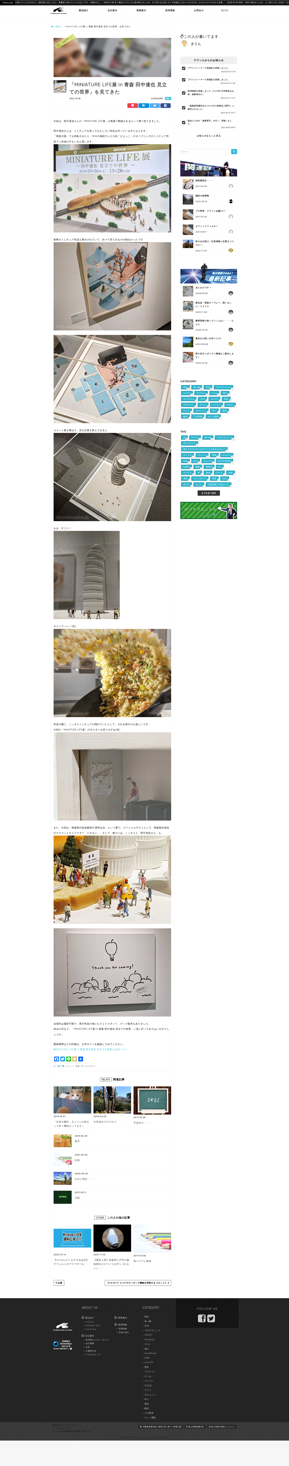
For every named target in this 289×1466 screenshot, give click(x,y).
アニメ (147, 1390)
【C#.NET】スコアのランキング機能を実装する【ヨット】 (137, 1282)
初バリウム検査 (142, 1260)
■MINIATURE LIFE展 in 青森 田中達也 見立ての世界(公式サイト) (90, 1049)
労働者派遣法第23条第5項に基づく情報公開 (162, 1427)
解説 (146, 1408)
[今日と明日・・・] (63, 1178)
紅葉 (59, 1282)
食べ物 (147, 1321)
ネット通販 (150, 1417)
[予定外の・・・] (153, 1100)
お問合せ (199, 10)
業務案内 (141, 10)
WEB (147, 1358)
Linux (147, 1344)
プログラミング (152, 1330)
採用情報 (170, 10)
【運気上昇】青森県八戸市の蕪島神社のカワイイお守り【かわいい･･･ (111, 1264)
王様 (77, 1197)
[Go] (234, 151)
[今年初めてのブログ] (112, 1099)
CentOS (148, 1362)
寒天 (77, 1141)
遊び (146, 1348)
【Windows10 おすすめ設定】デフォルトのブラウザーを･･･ (71, 1262)
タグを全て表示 (208, 493)
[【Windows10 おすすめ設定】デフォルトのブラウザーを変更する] (72, 1238)
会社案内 (112, 10)
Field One (91, 1329)
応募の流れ (124, 1332)
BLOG (224, 10)
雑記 (168, 98)
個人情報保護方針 (196, 1427)
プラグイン (150, 1371)
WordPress (150, 1353)
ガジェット (150, 1394)
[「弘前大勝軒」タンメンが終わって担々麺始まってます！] (72, 1099)
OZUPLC (90, 1322)
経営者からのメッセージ (97, 1340)
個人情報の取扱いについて (223, 1427)
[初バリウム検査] (153, 1239)
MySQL (148, 1385)
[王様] (63, 1197)
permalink (89, 1066)
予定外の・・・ (142, 1122)
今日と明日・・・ (85, 1178)
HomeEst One (93, 1325)
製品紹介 (84, 10)
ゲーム (147, 1376)
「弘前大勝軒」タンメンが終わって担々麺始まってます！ (71, 1123)
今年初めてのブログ (105, 1121)
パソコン (149, 1380)
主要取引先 (91, 1351)
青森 (78, 1066)
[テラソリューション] (58, 14)
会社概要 (90, 1343)
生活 (146, 1325)
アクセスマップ (93, 1354)
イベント (70, 1066)
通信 (146, 1403)
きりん (196, 44)
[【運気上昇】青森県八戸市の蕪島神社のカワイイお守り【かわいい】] (112, 1238)
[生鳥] (63, 1159)
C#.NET (148, 1335)
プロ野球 (149, 1413)
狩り (146, 1399)
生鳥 (77, 1160)
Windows (149, 1339)
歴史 (146, 1367)
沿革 (88, 1347)
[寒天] (63, 1140)
